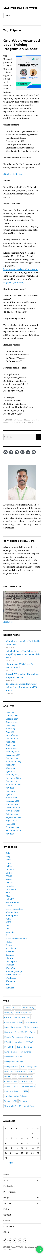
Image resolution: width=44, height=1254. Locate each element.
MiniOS (9, 919)
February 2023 (12, 774)
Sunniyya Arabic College (15, 1096)
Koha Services (12, 902)
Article (7, 1007)
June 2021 (10, 824)
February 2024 (12, 751)
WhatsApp (10, 968)
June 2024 (10, 742)
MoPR (31, 1071)
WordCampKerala (14, 974)
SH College (11, 948)
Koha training (10, 1052)
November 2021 (13, 811)
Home (6, 1175)
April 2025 (10, 732)
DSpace (27, 420)
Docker (9, 873)
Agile (8, 853)
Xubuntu (10, 988)
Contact (7, 1215)
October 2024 (12, 738)
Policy (6, 1209)
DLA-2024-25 (21, 1032)
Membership (12, 912)
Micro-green (12, 915)
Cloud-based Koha (13, 1022)
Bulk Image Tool (23, 1012)
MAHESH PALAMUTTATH (20, 8)
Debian (9, 866)
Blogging (8, 1012)
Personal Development (16, 938)
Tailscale (10, 951)
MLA (6, 1071)
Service (9, 945)
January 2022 (12, 804)
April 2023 (10, 771)
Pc (7, 935)
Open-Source (25, 1081)
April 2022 (10, 794)
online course (25, 1076)
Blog (8, 856)
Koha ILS (10, 899)
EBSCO (9, 876)
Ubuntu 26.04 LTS (12, 1106)
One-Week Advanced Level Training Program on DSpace (21, 45)
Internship (11, 889)
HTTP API (29, 1042)
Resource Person (12, 1091)
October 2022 (12, 781)
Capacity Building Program (17, 1017)
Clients (6, 1232)
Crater (8, 863)
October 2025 (12, 719)
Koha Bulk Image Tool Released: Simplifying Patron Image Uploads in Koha (23, 654)
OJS (7, 925)
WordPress (11, 978)
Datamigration (31, 1022)
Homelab (10, 886)
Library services (11, 1067)
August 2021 (11, 820)
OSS (8, 928)
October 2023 (12, 758)
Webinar (10, 965)
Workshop (18, 420)
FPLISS (9, 879)
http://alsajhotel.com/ (13, 282)
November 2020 (13, 830)
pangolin (10, 932)
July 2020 (10, 834)
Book (8, 860)
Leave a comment (27, 422)
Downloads (8, 1226)
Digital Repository (12, 1027)
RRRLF (9, 942)
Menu (7, 16)
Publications (9, 1186)
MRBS (8, 922)
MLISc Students (18, 1071)
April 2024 (10, 745)
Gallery (6, 1221)
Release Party (28, 1086)
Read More (8, 622)
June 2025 (10, 725)
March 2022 (11, 797)
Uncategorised (12, 961)
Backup (16, 1007)
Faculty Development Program (18, 1037)
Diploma (10, 869)
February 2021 (12, 827)
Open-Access (10, 1081)
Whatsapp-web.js (14, 971)
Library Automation (13, 1057)
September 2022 (13, 784)
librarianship (25, 1052)
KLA (8, 896)
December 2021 (13, 807)
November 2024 (13, 735)
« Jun (10, 1163)
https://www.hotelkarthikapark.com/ (20, 269)
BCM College (29, 1007)
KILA (8, 892)
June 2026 (10, 712)
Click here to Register (13, 174)
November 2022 (13, 778)
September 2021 (13, 817)
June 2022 (10, 791)
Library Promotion (14, 909)
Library (9, 905)
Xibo (8, 984)
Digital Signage (31, 1027)
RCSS (16, 1086)
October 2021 (12, 814)
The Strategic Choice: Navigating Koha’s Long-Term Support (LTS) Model (22, 687)
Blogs (6, 1198)
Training (15, 422)
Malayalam (32, 1067)
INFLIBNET (9, 1047)
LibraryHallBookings (13, 1062)
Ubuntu (9, 958)
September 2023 (13, 761)
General (9, 883)
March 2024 (11, 748)
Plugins (7, 1086)
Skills (25, 1091)
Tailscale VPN (10, 1101)
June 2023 (10, 765)
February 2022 (12, 801)
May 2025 (10, 729)
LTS (22, 1067)
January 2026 (12, 715)
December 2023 (13, 755)
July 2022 (10, 788)
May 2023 (10, 768)
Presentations (10, 1192)
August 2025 (11, 722)
